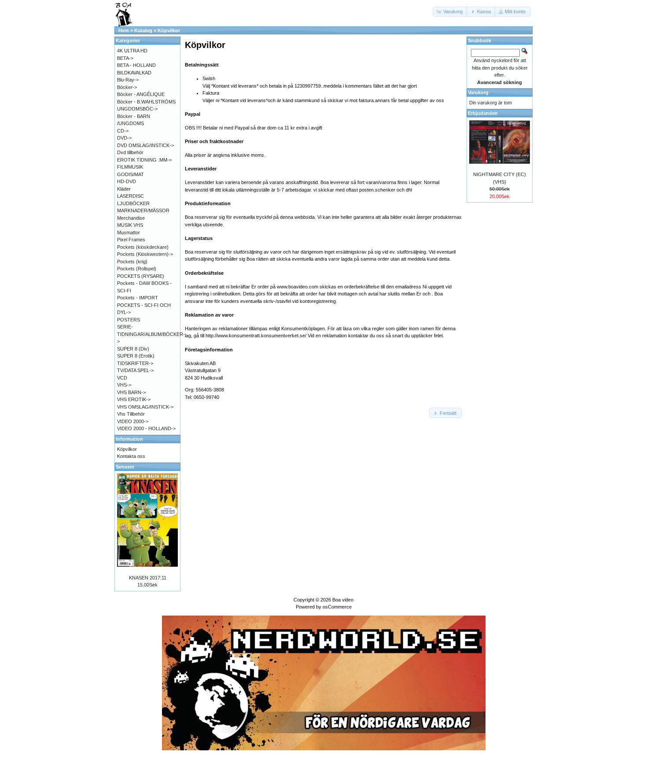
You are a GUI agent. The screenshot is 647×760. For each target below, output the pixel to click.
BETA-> (125, 58)
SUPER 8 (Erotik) (135, 355)
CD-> (123, 130)
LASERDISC (130, 196)
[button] (450, 12)
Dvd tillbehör (130, 152)
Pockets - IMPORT (137, 297)
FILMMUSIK (130, 167)
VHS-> (124, 384)
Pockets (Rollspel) (136, 268)
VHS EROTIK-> (134, 399)
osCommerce (337, 606)
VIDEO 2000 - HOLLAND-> (146, 428)
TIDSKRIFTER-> (135, 363)
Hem (123, 30)
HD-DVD (126, 181)
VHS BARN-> (131, 392)
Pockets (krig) (132, 261)
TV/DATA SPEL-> (135, 370)
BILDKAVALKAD (134, 72)
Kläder (124, 189)
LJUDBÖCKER (133, 203)
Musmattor (128, 232)
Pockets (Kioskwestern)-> (145, 254)
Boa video (342, 599)
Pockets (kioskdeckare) (143, 247)
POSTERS (128, 319)
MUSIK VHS (130, 225)
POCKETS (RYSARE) (140, 276)
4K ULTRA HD (132, 50)
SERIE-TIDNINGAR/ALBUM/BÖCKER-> (151, 334)
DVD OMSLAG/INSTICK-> (145, 145)
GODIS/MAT (130, 174)
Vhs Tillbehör (131, 414)
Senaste (125, 466)
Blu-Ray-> (128, 79)
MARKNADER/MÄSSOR (143, 210)
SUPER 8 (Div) (133, 348)
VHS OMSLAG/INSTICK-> (145, 407)
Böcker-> (127, 87)
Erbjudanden (483, 113)
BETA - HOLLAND (136, 65)
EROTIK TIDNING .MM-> (144, 159)
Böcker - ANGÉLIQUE (141, 94)
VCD (122, 377)
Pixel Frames (131, 239)
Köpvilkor (169, 30)
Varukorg (478, 92)
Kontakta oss (131, 456)
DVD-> (124, 137)
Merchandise (131, 218)
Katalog (143, 30)
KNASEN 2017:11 (147, 577)
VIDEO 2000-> (132, 421)
